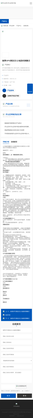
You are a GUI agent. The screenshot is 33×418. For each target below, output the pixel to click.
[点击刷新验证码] (21, 386)
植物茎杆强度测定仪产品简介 (13, 123)
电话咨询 (30, 91)
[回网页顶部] (30, 85)
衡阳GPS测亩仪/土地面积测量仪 (19, 318)
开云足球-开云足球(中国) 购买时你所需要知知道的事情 (17, 126)
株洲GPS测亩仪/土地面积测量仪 (19, 311)
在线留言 (14, 142)
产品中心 (4, 21)
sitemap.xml (20, 415)
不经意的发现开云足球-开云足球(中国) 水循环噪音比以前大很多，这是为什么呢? (17, 133)
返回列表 (7, 315)
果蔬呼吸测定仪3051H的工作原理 (14, 130)
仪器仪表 (25, 25)
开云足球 (11, 25)
